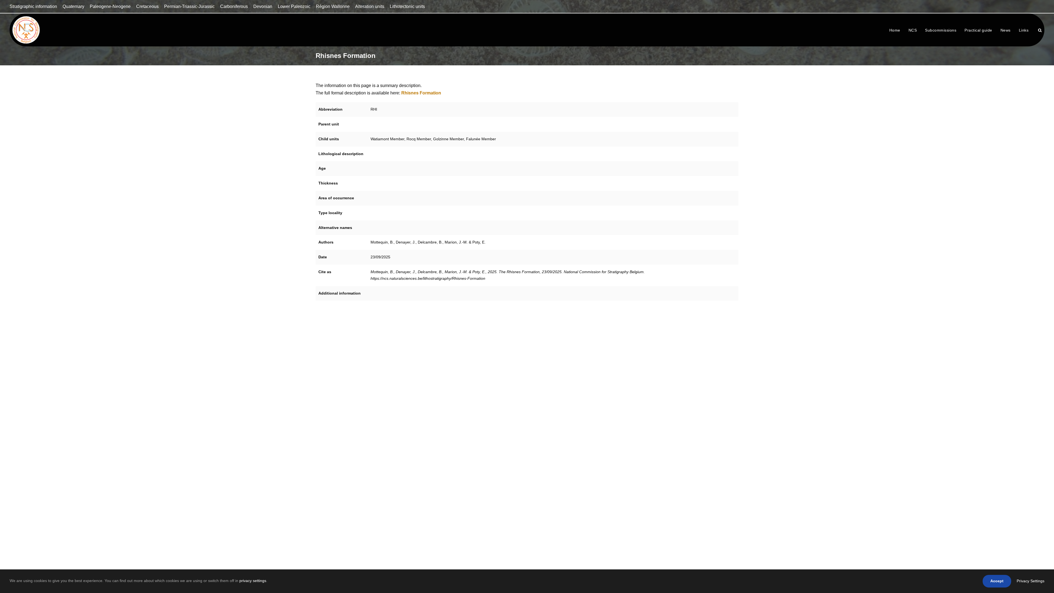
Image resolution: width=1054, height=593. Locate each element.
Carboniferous (234, 6)
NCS (913, 30)
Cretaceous (147, 6)
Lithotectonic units (407, 6)
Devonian (262, 6)
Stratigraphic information (33, 6)
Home (894, 30)
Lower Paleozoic (294, 6)
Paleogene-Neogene (110, 6)
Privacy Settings (1030, 581)
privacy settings (252, 580)
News (1005, 30)
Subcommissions (940, 30)
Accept (996, 581)
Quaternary (73, 6)
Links (1024, 30)
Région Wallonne (333, 6)
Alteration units (369, 6)
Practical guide (978, 30)
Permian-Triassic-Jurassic (189, 6)
